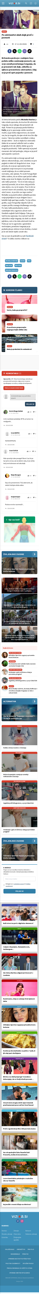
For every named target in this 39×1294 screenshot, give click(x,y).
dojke (22, 261)
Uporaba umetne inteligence (19, 1273)
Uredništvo (21, 1249)
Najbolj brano (8, 648)
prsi (29, 261)
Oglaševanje (9, 1249)
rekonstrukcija (12, 270)
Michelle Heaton (11, 261)
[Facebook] (35, 3)
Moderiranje (15, 1254)
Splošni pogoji (28, 1263)
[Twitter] (14, 51)
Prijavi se (30, 404)
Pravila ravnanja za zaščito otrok (19, 1268)
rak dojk (9, 265)
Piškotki (25, 1254)
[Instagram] (31, 3)
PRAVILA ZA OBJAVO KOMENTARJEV (14, 388)
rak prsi (18, 265)
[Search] (26, 3)
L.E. (7, 44)
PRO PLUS (31, 1249)
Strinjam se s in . (18, 885)
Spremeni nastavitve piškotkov (19, 1259)
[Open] (3, 3)
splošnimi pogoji (19, 884)
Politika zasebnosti (13, 1263)
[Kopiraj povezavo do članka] (29, 51)
